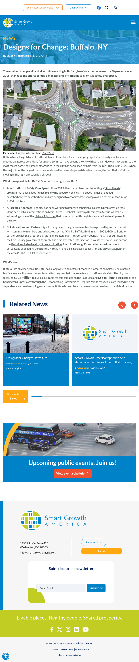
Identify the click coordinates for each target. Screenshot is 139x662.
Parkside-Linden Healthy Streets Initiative (36, 244)
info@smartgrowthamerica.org (38, 552)
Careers (63, 649)
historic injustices (45, 216)
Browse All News (13, 396)
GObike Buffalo (74, 231)
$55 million (106, 277)
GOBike (48, 153)
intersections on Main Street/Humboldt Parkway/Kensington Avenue (69, 211)
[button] (114, 8)
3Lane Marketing (73, 655)
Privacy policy (82, 649)
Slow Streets (112, 188)
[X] (107, 8)
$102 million (22, 277)
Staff (71, 649)
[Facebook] (99, 8)
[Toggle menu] (133, 22)
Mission (54, 649)
